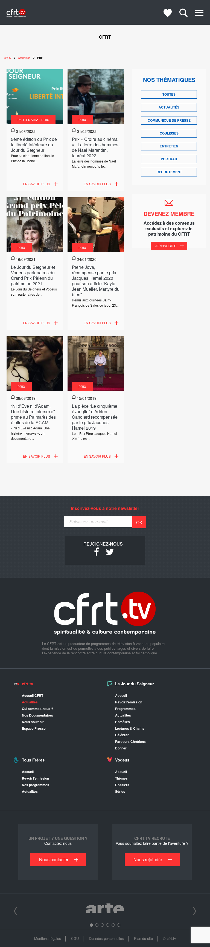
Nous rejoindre (147, 859)
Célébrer (122, 734)
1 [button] (91, 925)
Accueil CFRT (32, 695)
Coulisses (169, 133)
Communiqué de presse (169, 120)
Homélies (122, 721)
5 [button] (113, 925)
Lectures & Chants (129, 728)
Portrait (169, 158)
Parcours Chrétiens (130, 741)
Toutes (169, 94)
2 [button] (96, 925)
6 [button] (118, 925)
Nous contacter (53, 859)
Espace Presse (34, 728)
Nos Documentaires (37, 715)
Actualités (169, 107)
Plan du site (143, 938)
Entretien (169, 146)
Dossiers (122, 784)
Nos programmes (35, 784)
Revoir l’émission (128, 702)
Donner (121, 748)
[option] (105, 909)
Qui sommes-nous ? (37, 708)
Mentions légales (47, 938)
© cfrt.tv (169, 938)
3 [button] (102, 925)
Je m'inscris (165, 245)
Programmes (125, 708)
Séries (120, 791)
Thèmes (121, 778)
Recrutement (169, 171)
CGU (75, 938)
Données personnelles (106, 938)
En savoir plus (36, 183)
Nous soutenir (33, 721)
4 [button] (107, 925)
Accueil (121, 695)
